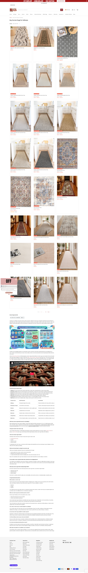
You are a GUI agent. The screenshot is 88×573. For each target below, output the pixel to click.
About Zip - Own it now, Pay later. (15, 550)
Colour (23, 14)
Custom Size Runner (37, 14)
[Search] (61, 10)
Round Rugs (38, 557)
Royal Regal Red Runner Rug (62, 197)
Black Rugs (24, 547)
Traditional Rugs (38, 547)
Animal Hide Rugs (39, 560)
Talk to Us (11, 543)
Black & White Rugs (26, 542)
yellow (34, 357)
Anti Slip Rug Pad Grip (14, 438)
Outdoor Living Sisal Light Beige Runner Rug (17, 169)
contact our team (49, 430)
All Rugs (14, 14)
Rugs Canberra (51, 546)
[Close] (16, 279)
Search (11, 542)
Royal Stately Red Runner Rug (15, 236)
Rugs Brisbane (51, 547)
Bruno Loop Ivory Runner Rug (15, 264)
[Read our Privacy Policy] (16, 290)
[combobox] (2, 286)
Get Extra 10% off (9, 292)
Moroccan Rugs (38, 549)
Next (48, 311)
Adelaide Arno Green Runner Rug (39, 47)
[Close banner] (86, 1)
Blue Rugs (24, 550)
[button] (74, 9)
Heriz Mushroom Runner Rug (15, 208)
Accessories (61, 14)
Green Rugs (25, 549)
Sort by (11, 23)
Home (11, 14)
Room (31, 14)
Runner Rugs (38, 559)
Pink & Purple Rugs (26, 553)
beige (28, 357)
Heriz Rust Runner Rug (61, 170)
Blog (10, 546)
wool (10, 359)
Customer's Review (68, 14)
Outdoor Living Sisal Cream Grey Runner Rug (17, 132)
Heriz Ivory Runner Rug (37, 207)
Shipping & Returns (13, 547)
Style (27, 14)
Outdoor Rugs (38, 556)
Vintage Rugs (38, 546)
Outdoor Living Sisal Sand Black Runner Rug (17, 95)
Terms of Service (12, 549)
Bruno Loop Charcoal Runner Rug (15, 298)
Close (9, 294)
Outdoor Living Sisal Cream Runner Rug (40, 95)
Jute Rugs (37, 553)
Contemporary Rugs (39, 542)
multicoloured (37, 357)
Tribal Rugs (38, 552)
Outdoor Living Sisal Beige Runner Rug (63, 95)
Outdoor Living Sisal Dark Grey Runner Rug (41, 169)
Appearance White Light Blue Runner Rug (17, 47)
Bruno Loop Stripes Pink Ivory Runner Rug (40, 264)
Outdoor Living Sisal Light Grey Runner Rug (41, 132)
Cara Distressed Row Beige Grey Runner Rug (41, 237)
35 (45, 311)
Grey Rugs (24, 546)
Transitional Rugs (39, 543)
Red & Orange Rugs (26, 552)
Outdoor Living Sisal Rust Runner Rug (63, 132)
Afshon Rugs (45, 14)
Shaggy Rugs (38, 550)
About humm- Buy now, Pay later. (15, 553)
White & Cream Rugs (26, 545)
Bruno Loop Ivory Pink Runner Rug (62, 271)
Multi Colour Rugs (26, 557)
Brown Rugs (25, 556)
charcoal (31, 357)
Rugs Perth (51, 543)
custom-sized (14, 431)
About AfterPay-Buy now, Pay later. (15, 552)
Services (50, 14)
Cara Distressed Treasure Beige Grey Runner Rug (65, 236)
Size (19, 14)
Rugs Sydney (51, 545)
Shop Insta (55, 14)
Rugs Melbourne (52, 542)
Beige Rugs (25, 543)
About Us (11, 545)
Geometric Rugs (38, 545)
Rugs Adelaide (51, 549)
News (74, 14)
